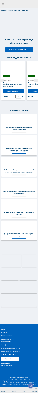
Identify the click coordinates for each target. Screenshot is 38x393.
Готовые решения (6, 341)
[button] (36, 80)
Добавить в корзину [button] (13, 91)
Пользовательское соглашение (10, 351)
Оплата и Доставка (7, 335)
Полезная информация (7, 339)
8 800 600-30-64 (9, 354)
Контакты (4, 332)
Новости (3, 329)
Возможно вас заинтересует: (17, 49)
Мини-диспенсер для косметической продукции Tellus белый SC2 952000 (12, 84)
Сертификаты (5, 345)
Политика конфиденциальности (10, 348)
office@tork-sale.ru (6, 365)
